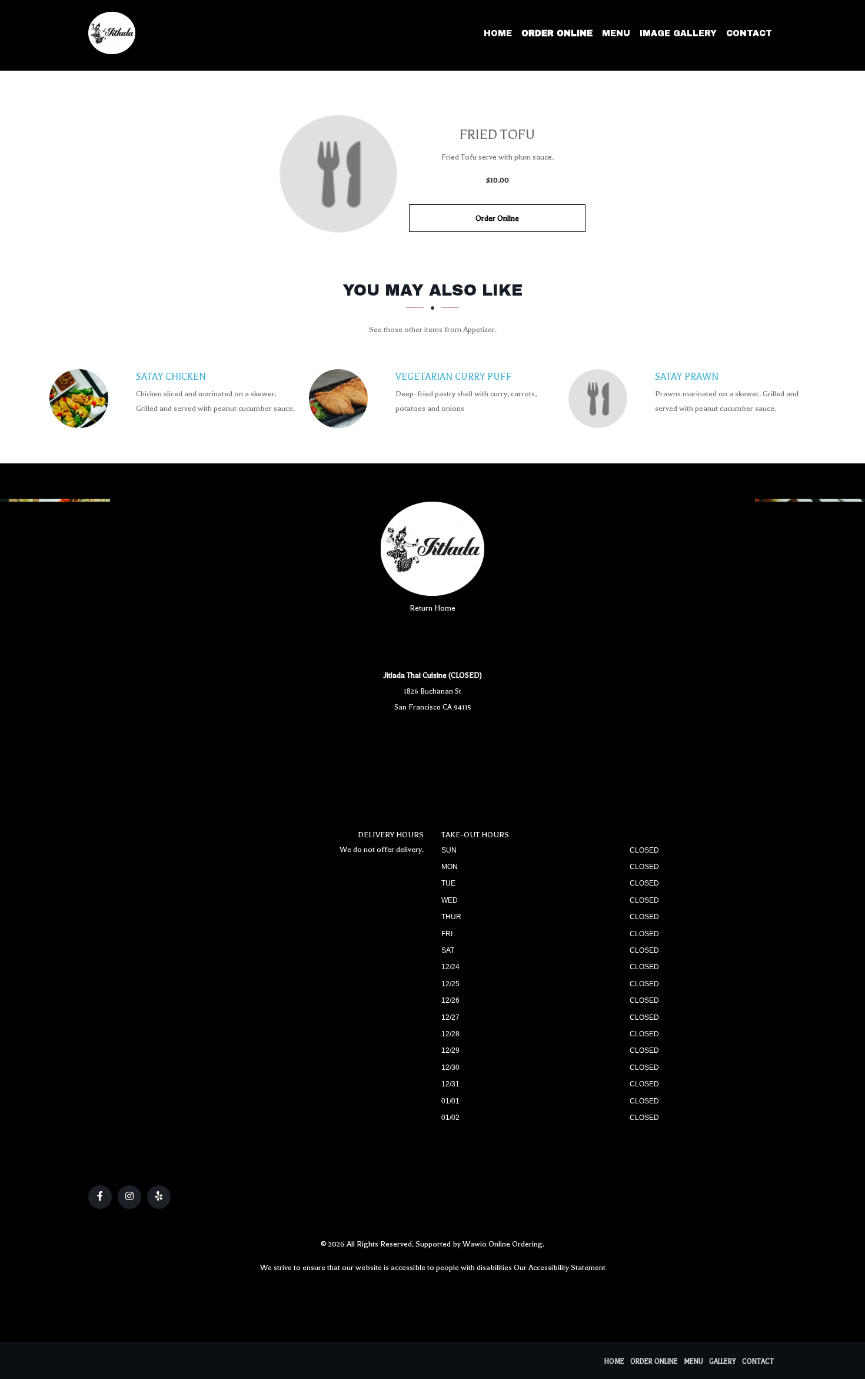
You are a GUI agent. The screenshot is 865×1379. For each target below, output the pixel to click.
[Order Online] (338, 174)
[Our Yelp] (159, 1197)
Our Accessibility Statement (560, 1267)
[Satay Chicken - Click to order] (81, 398)
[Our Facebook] (100, 1197)
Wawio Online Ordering (503, 1243)
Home (498, 33)
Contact (749, 33)
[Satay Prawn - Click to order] (600, 398)
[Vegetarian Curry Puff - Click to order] (341, 398)
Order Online (557, 33)
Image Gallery (678, 33)
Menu (616, 33)
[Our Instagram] (129, 1197)
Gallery (722, 1361)
